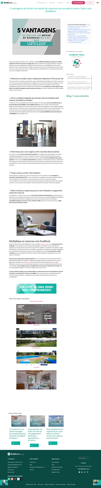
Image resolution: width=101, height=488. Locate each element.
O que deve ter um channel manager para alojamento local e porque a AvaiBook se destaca (17, 433)
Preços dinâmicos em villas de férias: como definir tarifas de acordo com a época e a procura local (54, 433)
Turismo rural (11, 469)
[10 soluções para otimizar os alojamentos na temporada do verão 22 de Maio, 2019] (97, 482)
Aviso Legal (40, 484)
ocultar (88, 24)
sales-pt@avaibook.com (83, 468)
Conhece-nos (33, 462)
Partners (32, 469)
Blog (69, 95)
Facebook (28, 262)
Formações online (56, 469)
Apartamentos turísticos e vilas (15, 462)
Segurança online (55, 472)
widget (52, 262)
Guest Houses (11, 472)
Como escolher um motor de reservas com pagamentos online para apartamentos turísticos (35, 434)
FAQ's (53, 464)
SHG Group (36, 325)
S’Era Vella (36, 367)
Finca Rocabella (36, 347)
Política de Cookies (71, 484)
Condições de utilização (49, 484)
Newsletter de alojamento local (37, 467)
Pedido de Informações (57, 467)
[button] (83, 458)
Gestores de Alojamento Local (15, 464)
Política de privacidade (60, 484)
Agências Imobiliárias (13, 467)
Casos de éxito (81, 95)
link (20, 264)
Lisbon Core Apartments (36, 301)
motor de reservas (45, 244)
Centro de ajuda (55, 462)
